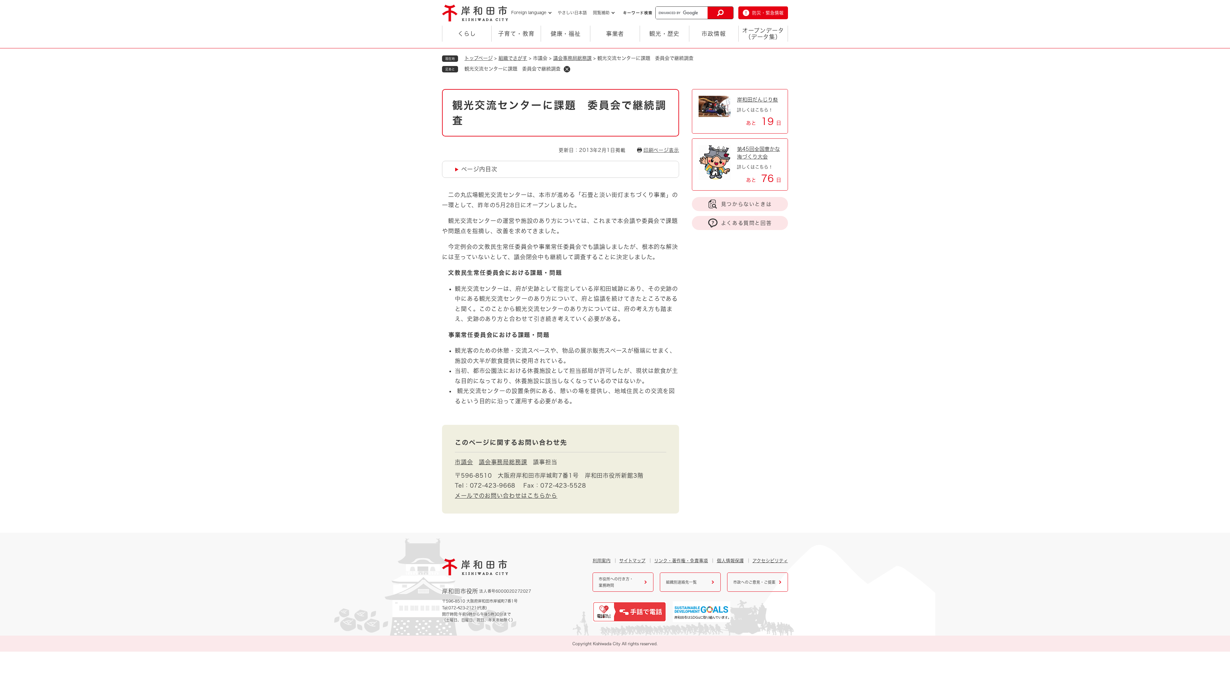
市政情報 (713, 34)
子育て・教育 (516, 34)
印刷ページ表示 (661, 150)
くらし (467, 34)
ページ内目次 (479, 169)
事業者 (615, 34)
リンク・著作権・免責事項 (681, 560)
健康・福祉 (566, 34)
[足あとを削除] (567, 69)
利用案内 (602, 560)
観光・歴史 (664, 34)
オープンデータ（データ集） (763, 34)
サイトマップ (632, 560)
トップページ (478, 58)
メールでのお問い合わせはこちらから (506, 495)
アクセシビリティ (770, 560)
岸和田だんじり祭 (757, 99)
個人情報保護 (730, 560)
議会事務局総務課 (572, 58)
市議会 (464, 462)
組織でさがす (512, 58)
